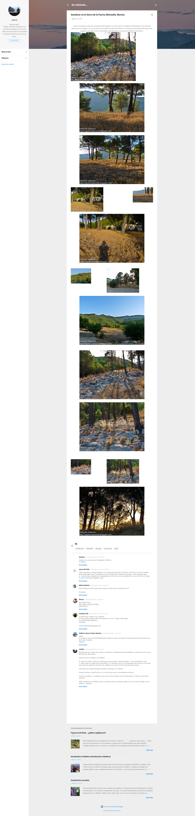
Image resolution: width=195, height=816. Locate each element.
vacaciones (108, 549)
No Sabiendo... (80, 4)
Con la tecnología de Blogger (113, 807)
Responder (83, 565)
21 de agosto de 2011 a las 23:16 (99, 569)
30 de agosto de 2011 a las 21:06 (94, 649)
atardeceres (80, 549)
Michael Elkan (117, 810)
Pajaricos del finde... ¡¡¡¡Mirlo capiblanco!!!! (88, 733)
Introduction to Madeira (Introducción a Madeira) (91, 756)
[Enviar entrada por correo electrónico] (76, 544)
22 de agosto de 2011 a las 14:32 (99, 585)
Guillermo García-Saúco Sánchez (90, 633)
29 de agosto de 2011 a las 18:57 (111, 633)
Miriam (81, 599)
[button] (152, 15)
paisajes (98, 549)
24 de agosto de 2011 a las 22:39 (98, 613)
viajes (116, 549)
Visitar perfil (14, 40)
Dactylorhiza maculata (80, 780)
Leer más (149, 750)
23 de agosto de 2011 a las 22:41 (94, 599)
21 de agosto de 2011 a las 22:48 (95, 557)
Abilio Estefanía (84, 585)
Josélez (81, 649)
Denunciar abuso (8, 64)
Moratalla (89, 549)
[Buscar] (156, 5)
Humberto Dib (83, 614)
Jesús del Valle (84, 569)
